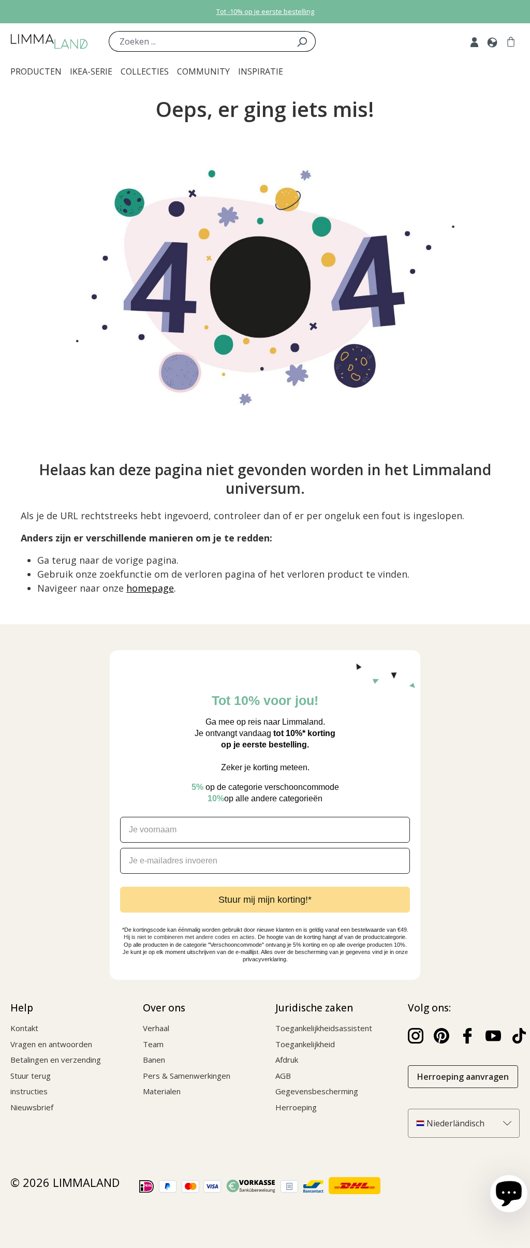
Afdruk (286, 1059)
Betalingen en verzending (55, 1059)
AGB (283, 1075)
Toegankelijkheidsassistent (323, 1028)
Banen (154, 1059)
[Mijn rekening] (474, 41)
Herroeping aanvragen (463, 1076)
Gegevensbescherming (316, 1091)
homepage (150, 588)
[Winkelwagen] (511, 41)
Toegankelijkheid (305, 1044)
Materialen (162, 1091)
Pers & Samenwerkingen (186, 1075)
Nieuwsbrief (31, 1107)
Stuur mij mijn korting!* (265, 899)
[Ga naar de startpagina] (49, 41)
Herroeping (296, 1107)
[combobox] (199, 41)
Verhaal (156, 1028)
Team (153, 1044)
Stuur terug (30, 1075)
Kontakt (24, 1028)
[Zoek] (302, 41)
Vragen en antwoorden (51, 1044)
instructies (29, 1091)
